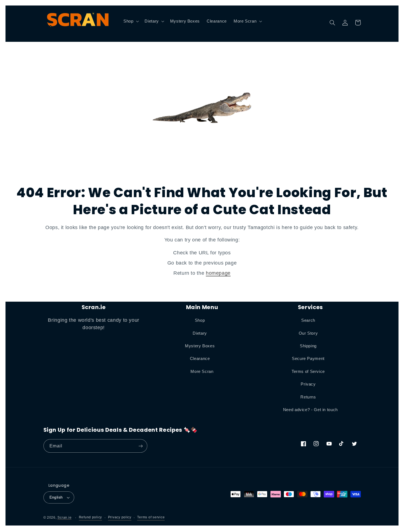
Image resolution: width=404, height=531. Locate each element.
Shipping (308, 346)
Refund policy (90, 517)
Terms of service (151, 517)
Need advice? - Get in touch (310, 410)
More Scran (201, 371)
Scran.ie (64, 517)
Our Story (308, 333)
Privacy (308, 384)
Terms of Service (308, 371)
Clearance (200, 358)
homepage (218, 273)
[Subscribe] (140, 446)
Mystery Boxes (200, 346)
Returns (308, 397)
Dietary (200, 333)
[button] (130, 21)
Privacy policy (119, 517)
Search (308, 320)
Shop (200, 320)
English (56, 497)
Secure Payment (308, 358)
